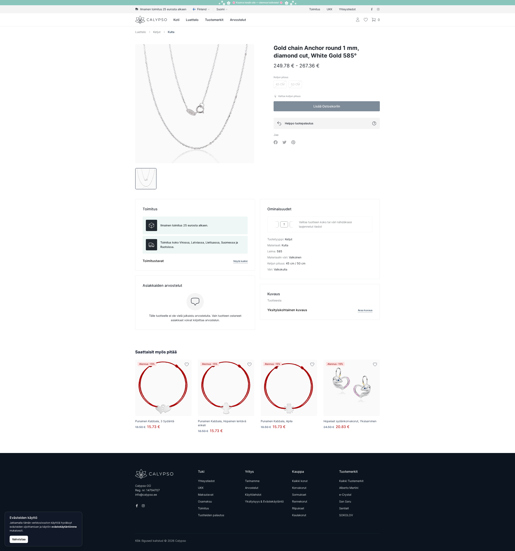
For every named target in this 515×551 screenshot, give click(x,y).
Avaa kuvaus (365, 310)
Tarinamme (252, 481)
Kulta (171, 32)
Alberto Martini (348, 487)
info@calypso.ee (146, 494)
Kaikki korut (300, 481)
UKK (329, 9)
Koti (176, 20)
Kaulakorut (299, 515)
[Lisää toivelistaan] (187, 364)
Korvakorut (299, 487)
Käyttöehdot (253, 494)
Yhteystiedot (347, 9)
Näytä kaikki (240, 261)
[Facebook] (372, 9)
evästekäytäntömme (64, 526)
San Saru (345, 501)
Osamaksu (205, 501)
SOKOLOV (346, 515)
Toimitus (314, 9)
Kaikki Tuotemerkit (351, 481)
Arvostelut (238, 20)
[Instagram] (378, 9)
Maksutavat (205, 494)
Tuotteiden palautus (211, 515)
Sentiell (344, 508)
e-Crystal (345, 494)
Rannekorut (299, 501)
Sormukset (299, 494)
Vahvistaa (19, 539)
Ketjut (157, 32)
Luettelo (192, 20)
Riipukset (298, 508)
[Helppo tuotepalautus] (374, 123)
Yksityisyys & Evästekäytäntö (264, 501)
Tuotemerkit (214, 20)
